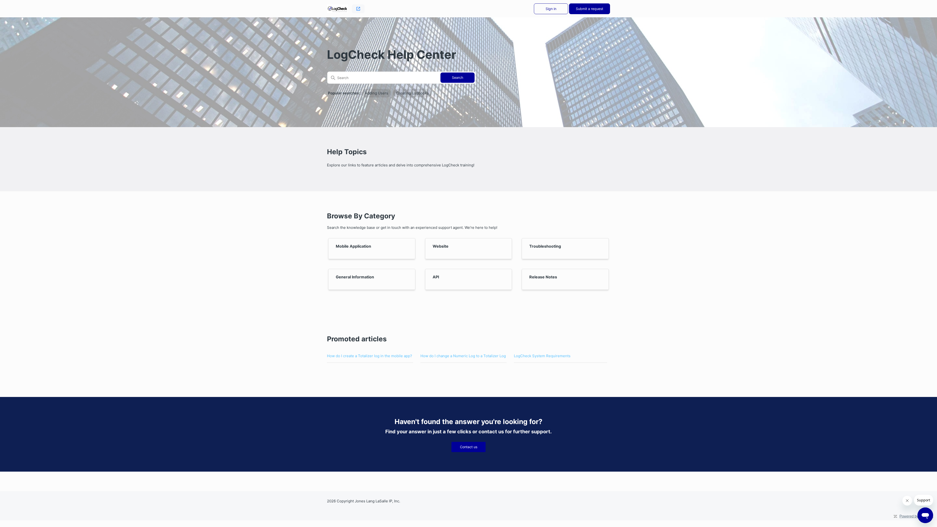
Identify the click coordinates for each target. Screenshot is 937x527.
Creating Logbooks (412, 93)
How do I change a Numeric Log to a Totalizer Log (463, 356)
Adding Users (376, 93)
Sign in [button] (551, 9)
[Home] (337, 8)
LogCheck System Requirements (542, 356)
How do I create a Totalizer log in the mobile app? (369, 356)
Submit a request (589, 9)
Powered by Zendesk (916, 516)
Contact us (468, 447)
